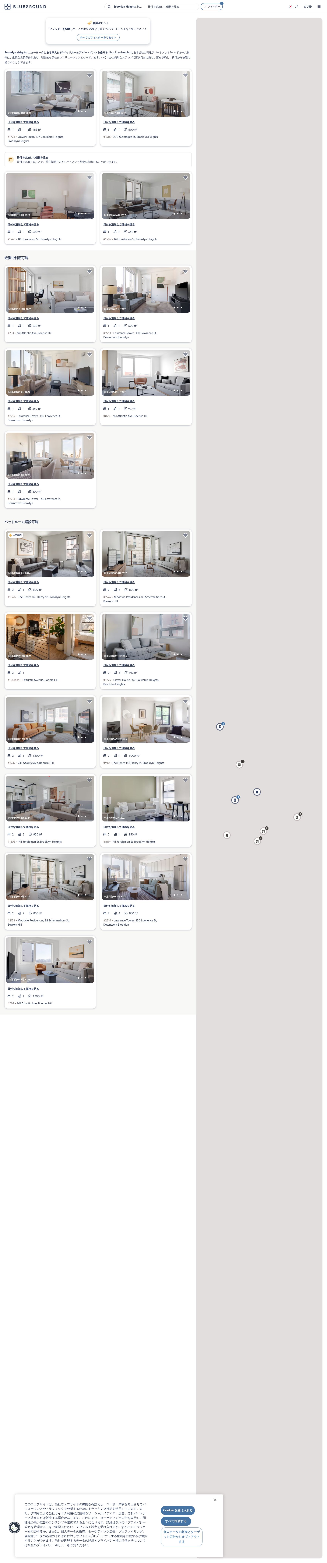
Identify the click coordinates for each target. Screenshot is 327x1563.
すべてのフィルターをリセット (98, 37)
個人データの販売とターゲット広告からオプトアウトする (182, 1537)
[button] (258, 840)
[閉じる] (215, 1500)
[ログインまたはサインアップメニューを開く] (319, 6)
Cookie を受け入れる (178, 1510)
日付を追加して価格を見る (23, 122)
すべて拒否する (176, 1521)
